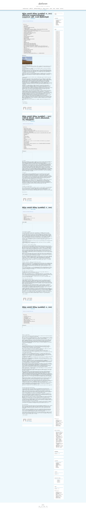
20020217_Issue (57, 326)
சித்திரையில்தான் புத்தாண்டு (59, 445)
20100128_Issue (57, 72)
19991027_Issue (57, 412)
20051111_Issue (57, 205)
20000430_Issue (57, 395)
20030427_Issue (57, 289)
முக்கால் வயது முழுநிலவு (28, 145)
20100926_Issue (57, 52)
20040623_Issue (57, 249)
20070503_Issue (57, 157)
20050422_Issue (57, 222)
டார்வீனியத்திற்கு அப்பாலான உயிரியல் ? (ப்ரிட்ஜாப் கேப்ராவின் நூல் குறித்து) (36, 29)
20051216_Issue (57, 201)
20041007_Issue (57, 239)
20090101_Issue (57, 106)
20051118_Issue (57, 204)
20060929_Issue (57, 176)
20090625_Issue (57, 91)
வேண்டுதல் (25, 134)
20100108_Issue (57, 74)
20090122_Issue (57, 104)
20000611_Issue (57, 390)
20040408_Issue (57, 258)
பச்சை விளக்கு (26, 25)
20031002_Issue (57, 275)
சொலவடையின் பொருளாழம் (28, 49)
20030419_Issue (57, 289)
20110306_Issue (57, 38)
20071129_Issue (57, 139)
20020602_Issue (57, 317)
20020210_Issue (57, 327)
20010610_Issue (57, 351)
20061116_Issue (57, 172)
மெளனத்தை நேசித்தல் (27, 52)
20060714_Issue (57, 183)
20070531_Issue (57, 155)
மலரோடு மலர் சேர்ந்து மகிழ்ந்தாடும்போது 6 (30, 148)
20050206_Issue (57, 227)
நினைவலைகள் (26, 26)
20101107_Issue (57, 48)
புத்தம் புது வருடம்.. (27, 48)
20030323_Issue (57, 292)
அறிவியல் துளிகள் (27, 28)
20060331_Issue (57, 192)
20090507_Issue (57, 95)
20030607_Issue (57, 285)
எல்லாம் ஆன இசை (27, 39)
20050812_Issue (57, 213)
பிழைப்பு (25, 217)
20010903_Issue (57, 342)
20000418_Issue (57, 396)
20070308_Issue (57, 162)
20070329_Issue (57, 160)
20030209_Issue (57, 295)
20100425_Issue (57, 65)
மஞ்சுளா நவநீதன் (33, 209)
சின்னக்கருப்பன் (33, 18)
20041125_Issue (57, 234)
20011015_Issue (57, 338)
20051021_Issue (57, 207)
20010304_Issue (57, 360)
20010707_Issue (57, 348)
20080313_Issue (57, 130)
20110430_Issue (57, 33)
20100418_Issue (57, 66)
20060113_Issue (57, 198)
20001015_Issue (57, 374)
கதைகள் (51, 8)
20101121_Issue (57, 47)
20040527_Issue (57, 252)
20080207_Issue (57, 133)
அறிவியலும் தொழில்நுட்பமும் (38, 8)
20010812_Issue (57, 345)
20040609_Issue (57, 251)
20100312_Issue (57, 69)
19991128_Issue (57, 409)
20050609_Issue (57, 218)
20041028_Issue (57, 237)
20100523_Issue (57, 63)
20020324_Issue (57, 323)
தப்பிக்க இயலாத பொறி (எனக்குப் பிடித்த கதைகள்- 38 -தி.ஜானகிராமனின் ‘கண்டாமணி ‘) (37, 132)
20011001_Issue (57, 339)
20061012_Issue (57, 175)
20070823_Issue (57, 148)
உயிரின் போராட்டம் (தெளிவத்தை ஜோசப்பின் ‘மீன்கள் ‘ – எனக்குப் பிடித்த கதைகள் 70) (59, 441)
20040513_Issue (57, 254)
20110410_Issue (57, 35)
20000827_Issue (57, 381)
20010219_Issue (57, 361)
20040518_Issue (57, 253)
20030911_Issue (57, 277)
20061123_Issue (57, 171)
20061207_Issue (57, 170)
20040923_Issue (57, 240)
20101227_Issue (57, 44)
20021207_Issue (57, 301)
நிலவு (25, 138)
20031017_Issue (57, 273)
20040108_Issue (57, 266)
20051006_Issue (57, 208)
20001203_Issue (57, 368)
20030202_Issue (57, 296)
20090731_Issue (57, 88)
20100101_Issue (57, 75)
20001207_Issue (57, 368)
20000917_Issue (57, 378)
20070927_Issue (57, 145)
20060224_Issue (57, 195)
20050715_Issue (57, 215)
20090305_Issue (57, 101)
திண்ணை (43, 3)
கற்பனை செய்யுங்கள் (27, 320)
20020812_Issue (57, 311)
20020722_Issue (57, 313)
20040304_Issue (57, 261)
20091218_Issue (57, 76)
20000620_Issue (57, 388)
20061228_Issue (57, 168)
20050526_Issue (57, 219)
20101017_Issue (57, 50)
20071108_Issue (57, 141)
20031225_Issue (57, 267)
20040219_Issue (57, 262)
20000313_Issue (57, 400)
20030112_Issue (57, 298)
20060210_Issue (57, 196)
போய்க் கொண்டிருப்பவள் (28, 216)
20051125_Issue (57, 204)
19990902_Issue (57, 415)
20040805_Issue (57, 245)
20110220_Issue (57, 39)
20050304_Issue (57, 226)
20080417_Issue (57, 127)
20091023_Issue (57, 81)
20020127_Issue (57, 328)
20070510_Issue (57, 157)
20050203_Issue (57, 228)
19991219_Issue (57, 407)
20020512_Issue (57, 319)
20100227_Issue (57, 70)
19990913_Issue (57, 415)
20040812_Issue (57, 244)
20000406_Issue (57, 398)
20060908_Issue (57, 178)
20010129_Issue (57, 363)
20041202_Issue (57, 233)
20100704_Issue (57, 59)
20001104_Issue (57, 372)
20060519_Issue (57, 188)
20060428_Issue (57, 190)
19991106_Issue (57, 411)
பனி (24, 135)
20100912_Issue (57, 53)
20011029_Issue (57, 336)
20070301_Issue (57, 163)
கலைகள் (54, 8)
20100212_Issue (57, 71)
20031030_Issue (57, 272)
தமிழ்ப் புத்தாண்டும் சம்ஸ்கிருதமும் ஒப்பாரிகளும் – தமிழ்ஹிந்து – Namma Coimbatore (59, 444)
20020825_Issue (57, 310)
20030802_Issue (57, 280)
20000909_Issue (57, 380)
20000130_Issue (57, 404)
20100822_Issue (57, 55)
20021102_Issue (57, 304)
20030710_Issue (57, 282)
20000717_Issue (57, 385)
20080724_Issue (57, 119)
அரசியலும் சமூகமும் (25, 8)
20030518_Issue (57, 287)
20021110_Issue (57, 303)
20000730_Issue (57, 384)
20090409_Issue (57, 98)
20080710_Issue (57, 120)
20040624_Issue (57, 248)
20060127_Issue (57, 197)
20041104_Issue (57, 236)
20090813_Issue (57, 87)
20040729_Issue (57, 245)
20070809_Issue (57, 149)
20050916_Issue (57, 210)
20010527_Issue (57, 352)
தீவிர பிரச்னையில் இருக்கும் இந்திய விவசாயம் (31, 45)
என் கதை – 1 (26, 315)
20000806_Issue (57, 383)
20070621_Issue (57, 153)
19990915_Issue (57, 414)
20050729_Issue (57, 214)
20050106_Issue (57, 230)
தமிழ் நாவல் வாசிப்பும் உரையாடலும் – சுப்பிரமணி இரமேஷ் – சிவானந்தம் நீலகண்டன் (59, 433)
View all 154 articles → (29, 300)
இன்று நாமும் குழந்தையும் (28, 129)
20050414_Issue (57, 223)
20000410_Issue (57, 397)
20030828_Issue (57, 278)
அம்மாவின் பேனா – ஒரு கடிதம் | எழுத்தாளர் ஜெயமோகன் (59, 436)
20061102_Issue (57, 173)
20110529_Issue (57, 31)
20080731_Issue (57, 118)
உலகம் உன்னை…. (26, 136)
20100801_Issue (57, 57)
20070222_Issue (57, 163)
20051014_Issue (57, 207)
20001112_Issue (57, 371)
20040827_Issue (57, 242)
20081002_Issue (57, 113)
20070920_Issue (57, 145)
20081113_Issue (57, 110)
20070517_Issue (57, 156)
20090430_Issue (57, 96)
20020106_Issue (57, 330)
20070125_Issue (57, 166)
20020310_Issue (57, 324)
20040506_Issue (57, 255)
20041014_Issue (57, 238)
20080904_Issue (57, 115)
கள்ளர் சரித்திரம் (26, 142)
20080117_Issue (57, 135)
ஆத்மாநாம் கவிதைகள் (27, 316)
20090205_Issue (57, 103)
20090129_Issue (57, 104)
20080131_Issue (57, 134)
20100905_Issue (57, 54)
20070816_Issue (57, 148)
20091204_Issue (57, 77)
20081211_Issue (57, 108)
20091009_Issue (57, 82)
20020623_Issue (57, 315)
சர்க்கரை (25, 147)
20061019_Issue (57, 174)
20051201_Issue (57, 203)
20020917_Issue (57, 308)
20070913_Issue (57, 146)
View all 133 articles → (29, 109)
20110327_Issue (57, 36)
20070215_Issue (57, 164)
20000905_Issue (57, 380)
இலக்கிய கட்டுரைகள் (46, 8)
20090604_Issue (57, 93)
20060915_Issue (57, 177)
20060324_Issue (57, 193)
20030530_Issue (57, 286)
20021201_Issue (31, 123)
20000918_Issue (57, 377)
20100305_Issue (57, 69)
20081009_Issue (57, 112)
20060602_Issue (57, 187)
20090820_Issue (57, 86)
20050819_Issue (57, 212)
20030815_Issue (57, 279)
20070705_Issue (57, 152)
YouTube (46, 506)
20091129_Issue (57, 78)
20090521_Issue (57, 94)
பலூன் (25, 41)
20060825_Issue (57, 179)
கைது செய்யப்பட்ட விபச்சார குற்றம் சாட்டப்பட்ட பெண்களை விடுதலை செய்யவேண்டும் (37, 143)
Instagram (44, 506)
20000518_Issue (57, 393)
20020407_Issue (57, 322)
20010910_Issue (57, 342)
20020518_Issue (57, 318)
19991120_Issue (57, 410)
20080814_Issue (57, 117)
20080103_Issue (57, 136)
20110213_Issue (57, 40)
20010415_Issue (57, 356)
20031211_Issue (57, 268)
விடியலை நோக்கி (26, 38)
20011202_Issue (57, 333)
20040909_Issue (57, 241)
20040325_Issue (57, 259)
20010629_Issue (57, 349)
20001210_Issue (31, 311)
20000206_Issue (57, 403)
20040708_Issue (57, 247)
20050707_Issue (57, 216)
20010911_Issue (57, 341)
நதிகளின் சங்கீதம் (26, 322)
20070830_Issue (57, 147)
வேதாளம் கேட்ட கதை (27, 128)
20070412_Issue (57, 159)
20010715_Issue (57, 347)
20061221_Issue (57, 169)
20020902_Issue (57, 309)
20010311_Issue (57, 359)
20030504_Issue (57, 288)
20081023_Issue (57, 111)
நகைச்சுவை (61, 8)
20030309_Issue (57, 293)
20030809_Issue (57, 280)
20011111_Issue (57, 335)
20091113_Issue (57, 79)
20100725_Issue (57, 57)
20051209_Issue (57, 202)
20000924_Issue (57, 376)
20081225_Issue (57, 107)
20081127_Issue (57, 109)
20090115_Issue (57, 105)
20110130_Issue (57, 41)
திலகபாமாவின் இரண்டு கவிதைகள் (29, 321)
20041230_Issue (57, 231)
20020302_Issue (57, 325)
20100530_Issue (57, 62)
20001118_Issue (57, 371)
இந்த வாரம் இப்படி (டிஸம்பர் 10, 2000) (59, 422)
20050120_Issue (57, 229)
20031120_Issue (57, 270)
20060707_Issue (57, 184)
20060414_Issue (57, 191)
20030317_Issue (57, 292)
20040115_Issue (57, 265)
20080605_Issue (57, 123)
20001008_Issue (57, 374)
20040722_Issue (57, 246)
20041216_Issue (57, 232)
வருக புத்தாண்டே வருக (27, 51)
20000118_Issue (57, 405)
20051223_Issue (57, 201)
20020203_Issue (57, 327)
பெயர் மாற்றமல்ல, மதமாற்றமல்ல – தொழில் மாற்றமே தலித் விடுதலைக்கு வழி (35, 46)
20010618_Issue (57, 350)
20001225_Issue (31, 211)
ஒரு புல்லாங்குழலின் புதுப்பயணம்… (29, 27)
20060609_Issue (57, 186)
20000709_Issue (57, 386)
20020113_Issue (57, 329)
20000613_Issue (57, 389)
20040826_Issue (57, 243)
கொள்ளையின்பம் (26, 37)
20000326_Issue (57, 399)
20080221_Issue (57, 132)
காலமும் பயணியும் (27, 137)
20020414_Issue (57, 321)
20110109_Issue (57, 43)
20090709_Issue (57, 90)
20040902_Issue (57, 242)
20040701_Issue (57, 248)
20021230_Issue (31, 21)
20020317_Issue (57, 324)
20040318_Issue (57, 260)
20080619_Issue (57, 122)
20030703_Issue (57, 283)
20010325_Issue (57, 358)
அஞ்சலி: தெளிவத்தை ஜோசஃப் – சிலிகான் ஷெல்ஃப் (58, 439)
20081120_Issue (57, 110)
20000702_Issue (57, 387)
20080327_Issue (57, 129)
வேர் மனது (25, 35)
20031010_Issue (57, 274)
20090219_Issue (57, 102)
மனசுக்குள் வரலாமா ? (27, 34)
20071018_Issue (57, 143)
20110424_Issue (57, 34)
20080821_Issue (57, 116)
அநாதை (25, 139)
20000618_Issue (57, 389)
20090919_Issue (57, 84)
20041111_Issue (57, 236)
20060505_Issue (57, 189)
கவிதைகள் (57, 8)
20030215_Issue (57, 295)
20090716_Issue (57, 89)
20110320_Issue (57, 37)
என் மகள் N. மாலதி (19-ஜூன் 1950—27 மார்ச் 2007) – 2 (59, 438)
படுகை (61, 447)
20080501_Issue (57, 126)
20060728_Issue (57, 182)
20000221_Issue (57, 402)
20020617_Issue (57, 316)
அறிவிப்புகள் (31, 8)
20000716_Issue (57, 386)
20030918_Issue (57, 276)
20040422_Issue (57, 257)
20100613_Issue (57, 61)
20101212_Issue (57, 45)
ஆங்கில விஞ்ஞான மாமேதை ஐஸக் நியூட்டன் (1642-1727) (32, 30)
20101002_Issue (57, 51)
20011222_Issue (57, 331)
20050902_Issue (57, 211)
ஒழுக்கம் (25, 40)
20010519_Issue (57, 353)
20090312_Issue (57, 100)
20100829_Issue (57, 54)
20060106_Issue (57, 199)
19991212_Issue (57, 408)
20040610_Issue (57, 250)
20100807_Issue (57, 56)
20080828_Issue (57, 116)
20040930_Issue (57, 239)
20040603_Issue (57, 251)
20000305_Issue (57, 401)
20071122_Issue (57, 140)
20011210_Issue (57, 332)
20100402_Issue (57, 67)
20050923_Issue (57, 209)
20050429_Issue (57, 221)
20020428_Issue (57, 320)
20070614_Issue (57, 154)
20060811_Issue (57, 180)
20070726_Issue (57, 150)
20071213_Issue (57, 138)
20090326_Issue (57, 99)
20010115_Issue (57, 364)
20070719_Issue (57, 151)
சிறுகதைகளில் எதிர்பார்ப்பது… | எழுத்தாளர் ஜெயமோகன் (59, 447)
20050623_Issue (57, 217)
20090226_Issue (57, 101)
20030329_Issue (57, 291)
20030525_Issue (57, 286)
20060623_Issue (57, 185)
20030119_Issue (57, 297)
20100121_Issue (57, 73)
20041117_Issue (57, 235)
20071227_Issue (57, 137)
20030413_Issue (57, 290)
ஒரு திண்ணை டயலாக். (27, 318)
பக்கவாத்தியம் (26, 317)
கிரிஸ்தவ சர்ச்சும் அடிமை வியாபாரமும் (30, 44)
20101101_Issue (57, 49)
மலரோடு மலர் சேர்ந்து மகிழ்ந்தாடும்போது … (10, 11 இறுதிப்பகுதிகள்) (34, 53)
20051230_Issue (57, 200)
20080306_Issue (57, 131)
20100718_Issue (57, 58)
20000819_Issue (57, 382)
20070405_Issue (57, 160)
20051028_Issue (57, 206)
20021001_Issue (57, 307)
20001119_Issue (57, 370)
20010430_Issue (57, 355)
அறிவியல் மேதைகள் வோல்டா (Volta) (29, 130)
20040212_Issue (57, 263)
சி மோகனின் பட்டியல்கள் (28, 33)
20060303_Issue (57, 194)
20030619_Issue (57, 284)
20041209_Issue (57, 233)
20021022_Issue (57, 305)
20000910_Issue (57, 379)
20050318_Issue (57, 225)
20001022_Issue (57, 373)
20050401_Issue (57, 224)
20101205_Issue (57, 46)
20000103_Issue (57, 406)
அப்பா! (25, 146)
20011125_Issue (57, 333)
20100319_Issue (57, 68)
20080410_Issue (57, 128)
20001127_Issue (57, 369)
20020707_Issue (57, 314)
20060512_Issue (57, 189)
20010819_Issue (57, 344)
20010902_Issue (57, 343)
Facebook (39, 506)
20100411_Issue (57, 66)
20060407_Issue (57, 192)
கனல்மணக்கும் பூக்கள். (27, 50)
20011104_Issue (57, 336)
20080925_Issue (57, 113)
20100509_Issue (57, 64)
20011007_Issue (57, 339)
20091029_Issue (57, 80)
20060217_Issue (57, 195)
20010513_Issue (57, 354)
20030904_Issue (57, 277)
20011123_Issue (57, 334)
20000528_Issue (57, 392)
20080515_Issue (57, 125)
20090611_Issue (57, 92)
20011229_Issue (57, 330)
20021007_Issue (57, 306)
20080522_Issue (57, 124)
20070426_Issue (57, 158)
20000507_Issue (57, 394)
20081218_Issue (57, 107)
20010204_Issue (57, 362)
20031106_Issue (57, 271)
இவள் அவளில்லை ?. (27, 144)
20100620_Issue (57, 60)
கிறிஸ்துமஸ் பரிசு (26, 42)
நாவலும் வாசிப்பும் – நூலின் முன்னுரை (59, 435)
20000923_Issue (57, 377)
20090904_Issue (57, 85)
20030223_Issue (57, 294)
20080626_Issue (57, 121)
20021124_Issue (57, 302)
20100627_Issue (57, 60)
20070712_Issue (57, 151)
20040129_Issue (57, 264)
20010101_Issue (57, 365)
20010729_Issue (57, 346)
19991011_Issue (58, 481)
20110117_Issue (57, 42)
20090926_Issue (57, 83)
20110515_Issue (57, 32)
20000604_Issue (57, 391)
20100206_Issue (57, 72)
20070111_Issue (57, 167)
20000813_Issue (57, 383)
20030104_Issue (57, 298)
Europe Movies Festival (26, 133)
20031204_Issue (57, 269)
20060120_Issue (57, 198)
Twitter (41, 506)
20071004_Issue (57, 144)
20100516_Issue (57, 63)
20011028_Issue (57, 337)
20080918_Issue (57, 114)
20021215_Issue (57, 300)
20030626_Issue (57, 283)
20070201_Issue (57, 165)
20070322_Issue (57, 161)
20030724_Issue (57, 281)
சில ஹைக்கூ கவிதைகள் (28, 219)
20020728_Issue (57, 312)
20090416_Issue (57, 97)
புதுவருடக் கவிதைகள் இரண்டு (28, 36)
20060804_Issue (57, 181)
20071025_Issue (57, 142)
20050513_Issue (57, 220)
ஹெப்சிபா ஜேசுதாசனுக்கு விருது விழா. (30, 32)
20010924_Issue (57, 340)
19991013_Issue (57, 413)
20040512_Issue (57, 254)
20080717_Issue (57, 119)
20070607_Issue (57, 154)
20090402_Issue (57, 98)
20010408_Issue (57, 357)
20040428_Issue (57, 256)
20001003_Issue (57, 375)
